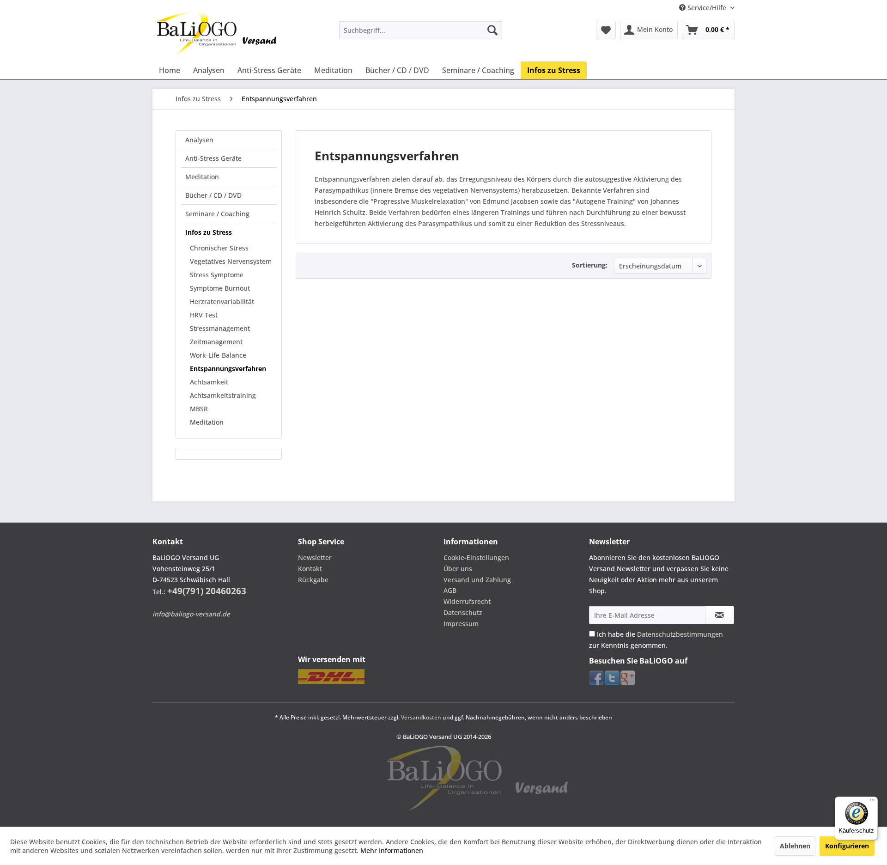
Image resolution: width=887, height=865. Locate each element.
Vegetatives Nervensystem (231, 261)
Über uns (458, 568)
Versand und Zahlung (477, 579)
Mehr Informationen (391, 850)
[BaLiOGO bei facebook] (596, 677)
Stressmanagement (220, 328)
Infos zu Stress (208, 232)
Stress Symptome (216, 274)
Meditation (202, 176)
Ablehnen (795, 845)
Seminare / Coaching (217, 213)
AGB (450, 590)
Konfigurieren (847, 845)
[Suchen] (492, 30)
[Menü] (872, 802)
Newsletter (315, 557)
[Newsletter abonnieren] (719, 615)
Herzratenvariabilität (222, 301)
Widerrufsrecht (467, 601)
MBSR (199, 408)
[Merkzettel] (606, 30)
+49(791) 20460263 (206, 591)
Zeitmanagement (216, 341)
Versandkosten (421, 717)
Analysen (199, 139)
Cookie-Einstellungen (476, 557)
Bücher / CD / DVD (213, 195)
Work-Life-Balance (218, 355)
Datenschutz (463, 612)
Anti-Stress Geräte (213, 158)
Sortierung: (590, 265)
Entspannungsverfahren (228, 368)
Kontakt (310, 568)
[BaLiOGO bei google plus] (627, 677)
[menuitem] (420, 30)
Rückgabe (313, 579)
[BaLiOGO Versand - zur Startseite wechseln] (217, 34)
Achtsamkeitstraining (223, 395)
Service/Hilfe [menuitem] (707, 7)
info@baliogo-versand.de (191, 613)
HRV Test (204, 315)
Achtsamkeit (209, 382)
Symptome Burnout (220, 288)
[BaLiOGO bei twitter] (612, 677)
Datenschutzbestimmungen (680, 634)
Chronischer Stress (219, 248)
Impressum (461, 623)
